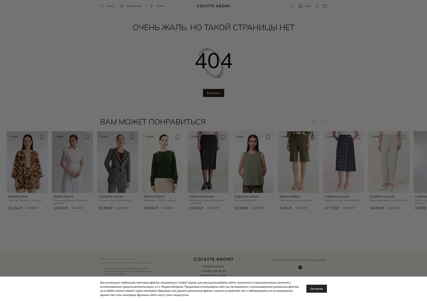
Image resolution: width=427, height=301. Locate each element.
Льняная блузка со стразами (25, 200)
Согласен (316, 288)
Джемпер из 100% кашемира (160, 200)
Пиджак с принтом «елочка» (115, 200)
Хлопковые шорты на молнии (296, 200)
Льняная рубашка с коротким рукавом (71, 202)
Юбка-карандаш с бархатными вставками (207, 202)
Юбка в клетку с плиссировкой (342, 200)
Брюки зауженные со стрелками (388, 200)
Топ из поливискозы (245, 200)
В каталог (213, 93)
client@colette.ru (213, 266)
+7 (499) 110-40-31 (213, 271)
